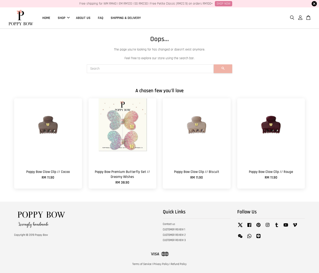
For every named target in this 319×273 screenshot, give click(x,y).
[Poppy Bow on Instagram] (268, 227)
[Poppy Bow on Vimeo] (295, 227)
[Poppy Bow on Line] (258, 238)
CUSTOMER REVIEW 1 (174, 229)
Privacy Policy (161, 264)
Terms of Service (141, 264)
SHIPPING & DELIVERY (126, 17)
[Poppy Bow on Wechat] (240, 238)
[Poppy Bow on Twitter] (240, 227)
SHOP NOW (223, 4)
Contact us (169, 224)
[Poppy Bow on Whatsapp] (249, 238)
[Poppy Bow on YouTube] (286, 227)
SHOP (61, 17)
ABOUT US (83, 17)
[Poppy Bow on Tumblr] (277, 227)
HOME (46, 17)
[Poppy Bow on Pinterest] (258, 227)
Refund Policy (179, 264)
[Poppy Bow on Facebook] (249, 227)
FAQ (100, 17)
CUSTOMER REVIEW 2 (174, 235)
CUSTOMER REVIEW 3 (174, 240)
